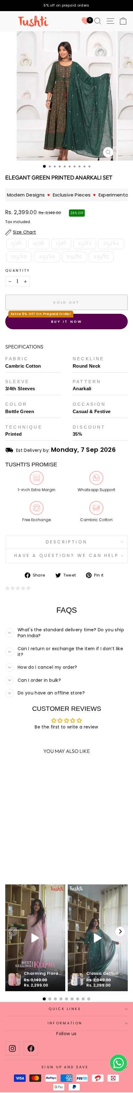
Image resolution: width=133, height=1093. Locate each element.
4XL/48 (47, 257)
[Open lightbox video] (35, 937)
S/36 (16, 244)
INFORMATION (65, 1023)
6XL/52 (101, 257)
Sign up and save (64, 1067)
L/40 (61, 244)
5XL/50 (74, 257)
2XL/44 (111, 244)
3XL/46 (19, 257)
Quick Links (65, 1008)
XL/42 (84, 244)
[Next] (120, 931)
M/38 (38, 244)
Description (66, 542)
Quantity (17, 270)
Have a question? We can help (66, 555)
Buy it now (66, 321)
